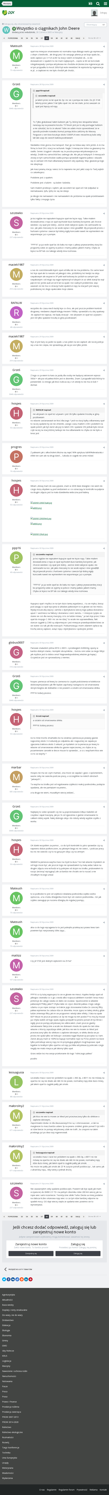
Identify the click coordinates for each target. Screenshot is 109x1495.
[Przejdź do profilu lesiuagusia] (16, 1082)
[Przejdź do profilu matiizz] (16, 965)
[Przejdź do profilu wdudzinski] (6, 30)
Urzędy (5, 1463)
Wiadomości (7, 1473)
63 (71, 38)
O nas (42, 1489)
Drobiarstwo (8, 1320)
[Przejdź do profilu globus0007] (16, 652)
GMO (4, 1345)
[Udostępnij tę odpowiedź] (104, 46)
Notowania (7, 1381)
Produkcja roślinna (10, 1407)
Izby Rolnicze (8, 1351)
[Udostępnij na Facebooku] (9, 1279)
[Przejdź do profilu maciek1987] (16, 274)
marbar (16, 767)
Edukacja (6, 1325)
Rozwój (5, 1442)
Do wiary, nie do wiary (12, 1315)
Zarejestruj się (31, 1253)
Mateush (16, 46)
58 (47, 38)
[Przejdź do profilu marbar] (16, 777)
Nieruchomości (9, 1376)
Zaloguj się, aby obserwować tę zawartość (22, 24)
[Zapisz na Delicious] (17, 1279)
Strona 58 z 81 (94, 38)
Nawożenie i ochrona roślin (14, 1371)
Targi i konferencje (10, 1447)
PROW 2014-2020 (10, 1422)
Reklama (94, 1489)
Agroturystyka (8, 1294)
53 (22, 38)
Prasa (4, 1396)
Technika (6, 1452)
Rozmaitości (7, 1437)
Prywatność (82, 1489)
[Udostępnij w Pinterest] (31, 1279)
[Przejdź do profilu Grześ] (16, 94)
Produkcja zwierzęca (11, 1412)
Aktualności (7, 1300)
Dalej (78, 38)
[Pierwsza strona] (4, 38)
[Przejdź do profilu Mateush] (16, 55)
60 (56, 38)
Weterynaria (7, 1468)
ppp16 (16, 548)
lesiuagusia (16, 1072)
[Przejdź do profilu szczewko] (16, 222)
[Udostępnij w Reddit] (22, 1279)
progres (16, 447)
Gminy (5, 1340)
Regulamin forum (67, 1489)
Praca (4, 1391)
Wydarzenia (7, 1478)
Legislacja (6, 1361)
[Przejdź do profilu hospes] (16, 413)
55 (32, 38)
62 (66, 38)
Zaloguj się (78, 1253)
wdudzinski (30, 32)
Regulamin (51, 1489)
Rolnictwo (6, 1427)
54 (27, 38)
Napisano (42, 46)
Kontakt (103, 1489)
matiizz (16, 955)
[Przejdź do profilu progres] (16, 456)
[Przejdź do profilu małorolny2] (16, 1115)
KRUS (4, 1356)
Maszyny (58, 32)
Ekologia (6, 1330)
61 (61, 38)
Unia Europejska (9, 1458)
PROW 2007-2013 (10, 1417)
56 (37, 38)
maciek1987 (16, 265)
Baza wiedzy (8, 1305)
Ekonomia (6, 1335)
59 (52, 38)
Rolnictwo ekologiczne (12, 1432)
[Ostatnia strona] (84, 38)
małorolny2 (16, 1106)
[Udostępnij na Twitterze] (4, 1279)
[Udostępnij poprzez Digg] (13, 1279)
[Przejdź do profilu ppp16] (16, 557)
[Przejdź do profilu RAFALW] (16, 312)
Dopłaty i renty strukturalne (14, 1310)
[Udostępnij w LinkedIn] (26, 1279)
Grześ (16, 84)
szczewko (16, 213)
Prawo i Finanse (9, 1401)
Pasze (5, 1386)
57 (42, 38)
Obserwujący (91, 24)
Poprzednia (13, 38)
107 (103, 25)
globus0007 (16, 642)
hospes (16, 403)
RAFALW (16, 303)
